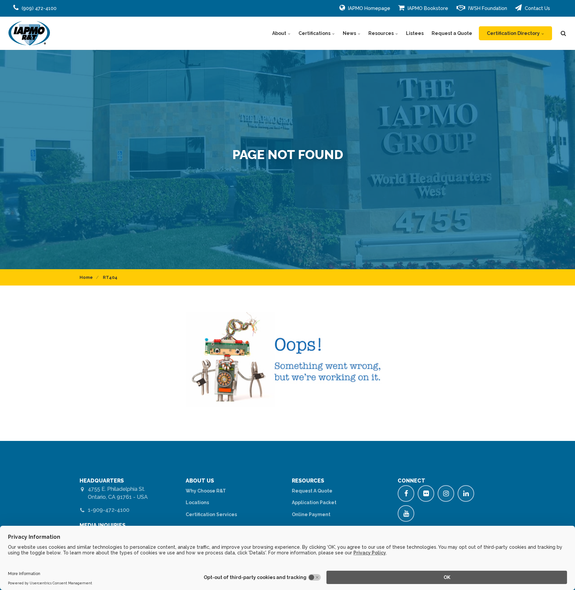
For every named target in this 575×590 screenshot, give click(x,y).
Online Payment (311, 514)
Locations (197, 502)
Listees (415, 33)
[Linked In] (466, 493)
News (350, 33)
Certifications (314, 33)
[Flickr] (426, 493)
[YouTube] (406, 513)
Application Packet (314, 502)
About (279, 33)
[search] (563, 33)
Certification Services (211, 514)
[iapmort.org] (29, 33)
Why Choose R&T (206, 490)
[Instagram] (446, 493)
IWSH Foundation (487, 8)
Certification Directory (514, 33)
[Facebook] (406, 493)
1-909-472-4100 (108, 510)
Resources (381, 33)
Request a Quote (452, 33)
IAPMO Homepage (368, 8)
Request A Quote (312, 490)
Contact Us (536, 8)
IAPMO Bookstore (427, 8)
